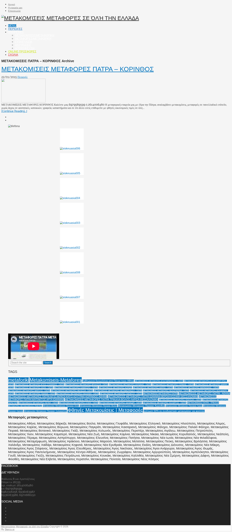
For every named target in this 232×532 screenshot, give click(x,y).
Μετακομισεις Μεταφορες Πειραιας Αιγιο (61, 406)
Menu (12, 25)
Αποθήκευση (24, 48)
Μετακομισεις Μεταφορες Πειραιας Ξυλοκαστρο (45, 411)
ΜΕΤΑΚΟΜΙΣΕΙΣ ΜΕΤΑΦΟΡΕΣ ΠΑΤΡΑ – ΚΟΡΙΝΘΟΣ (77, 69)
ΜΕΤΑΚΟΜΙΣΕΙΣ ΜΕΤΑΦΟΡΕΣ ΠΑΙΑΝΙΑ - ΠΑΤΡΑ (35, 394)
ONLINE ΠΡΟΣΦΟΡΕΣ (22, 51)
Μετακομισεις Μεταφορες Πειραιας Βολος (98, 406)
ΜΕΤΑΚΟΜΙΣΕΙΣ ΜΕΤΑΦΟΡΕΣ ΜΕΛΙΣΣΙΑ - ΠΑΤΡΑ (72, 391)
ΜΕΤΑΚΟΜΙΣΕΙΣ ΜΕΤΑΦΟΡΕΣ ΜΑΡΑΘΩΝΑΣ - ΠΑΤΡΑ (196, 387)
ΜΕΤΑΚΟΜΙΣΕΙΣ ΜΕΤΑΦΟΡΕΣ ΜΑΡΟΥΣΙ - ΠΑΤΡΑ (29, 391)
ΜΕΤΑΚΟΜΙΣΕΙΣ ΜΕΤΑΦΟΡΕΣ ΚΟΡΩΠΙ (115, 387)
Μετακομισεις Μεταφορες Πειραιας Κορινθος (141, 405)
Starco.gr (10, 529)
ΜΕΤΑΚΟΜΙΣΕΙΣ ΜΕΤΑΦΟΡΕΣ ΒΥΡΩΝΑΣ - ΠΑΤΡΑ (130, 384)
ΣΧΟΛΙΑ (13, 54)
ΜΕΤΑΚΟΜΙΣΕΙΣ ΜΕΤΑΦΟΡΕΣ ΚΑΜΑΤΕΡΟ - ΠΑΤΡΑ (76, 387)
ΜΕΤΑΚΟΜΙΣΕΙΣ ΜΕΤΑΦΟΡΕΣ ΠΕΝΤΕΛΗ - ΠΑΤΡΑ (180, 400)
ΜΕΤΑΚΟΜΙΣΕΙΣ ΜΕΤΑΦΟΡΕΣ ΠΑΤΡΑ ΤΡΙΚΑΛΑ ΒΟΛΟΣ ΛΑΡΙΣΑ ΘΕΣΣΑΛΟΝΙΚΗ (111, 399)
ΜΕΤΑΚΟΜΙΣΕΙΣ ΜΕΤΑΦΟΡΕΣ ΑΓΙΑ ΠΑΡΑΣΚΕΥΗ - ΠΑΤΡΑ (159, 381)
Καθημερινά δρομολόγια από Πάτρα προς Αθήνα (108, 381)
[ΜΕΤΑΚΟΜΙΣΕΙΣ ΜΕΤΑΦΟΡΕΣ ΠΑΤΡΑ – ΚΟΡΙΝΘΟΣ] (116, 91)
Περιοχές (15, 29)
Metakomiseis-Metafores (56, 380)
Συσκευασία (23, 41)
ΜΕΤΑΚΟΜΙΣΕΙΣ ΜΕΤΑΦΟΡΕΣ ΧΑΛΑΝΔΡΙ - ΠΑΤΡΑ (120, 403)
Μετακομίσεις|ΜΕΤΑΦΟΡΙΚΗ (34, 35)
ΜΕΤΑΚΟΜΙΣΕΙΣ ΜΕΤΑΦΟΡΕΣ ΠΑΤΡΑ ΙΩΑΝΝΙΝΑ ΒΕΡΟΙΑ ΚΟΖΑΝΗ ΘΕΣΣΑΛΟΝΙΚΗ (153, 396)
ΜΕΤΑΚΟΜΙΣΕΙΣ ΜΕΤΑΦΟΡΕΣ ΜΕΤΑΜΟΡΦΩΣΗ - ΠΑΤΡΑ (118, 391)
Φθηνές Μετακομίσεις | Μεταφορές (105, 410)
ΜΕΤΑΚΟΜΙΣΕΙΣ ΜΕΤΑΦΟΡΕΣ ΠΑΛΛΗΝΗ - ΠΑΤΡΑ (77, 394)
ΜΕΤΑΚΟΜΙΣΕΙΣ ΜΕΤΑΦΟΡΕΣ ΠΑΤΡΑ (160, 393)
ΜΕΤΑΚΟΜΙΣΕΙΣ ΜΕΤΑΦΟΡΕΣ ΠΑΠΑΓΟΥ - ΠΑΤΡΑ (121, 394)
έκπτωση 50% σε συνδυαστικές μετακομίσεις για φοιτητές (174, 411)
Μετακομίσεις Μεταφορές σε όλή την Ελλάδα (25, 526)
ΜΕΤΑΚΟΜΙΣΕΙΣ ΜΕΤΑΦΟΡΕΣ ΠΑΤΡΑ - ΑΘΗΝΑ (204, 393)
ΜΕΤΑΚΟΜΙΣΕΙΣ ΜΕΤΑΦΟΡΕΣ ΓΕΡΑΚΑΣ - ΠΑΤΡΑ (173, 384)
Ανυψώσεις (23, 45)
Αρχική (11, 4)
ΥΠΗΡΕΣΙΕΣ (16, 32)
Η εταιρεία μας (15, 7)
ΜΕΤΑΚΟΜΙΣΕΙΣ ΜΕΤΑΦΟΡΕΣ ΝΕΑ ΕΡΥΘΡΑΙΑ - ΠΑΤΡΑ (166, 391)
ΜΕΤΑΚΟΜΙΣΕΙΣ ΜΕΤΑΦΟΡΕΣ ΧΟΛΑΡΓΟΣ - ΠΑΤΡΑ (164, 403)
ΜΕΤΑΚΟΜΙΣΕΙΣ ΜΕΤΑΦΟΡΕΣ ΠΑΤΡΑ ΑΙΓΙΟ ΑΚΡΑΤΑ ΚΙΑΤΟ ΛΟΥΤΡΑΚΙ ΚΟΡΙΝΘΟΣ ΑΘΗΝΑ (57, 396)
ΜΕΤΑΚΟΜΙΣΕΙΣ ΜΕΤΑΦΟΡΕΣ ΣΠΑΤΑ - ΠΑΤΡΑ (79, 403)
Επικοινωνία (14, 11)
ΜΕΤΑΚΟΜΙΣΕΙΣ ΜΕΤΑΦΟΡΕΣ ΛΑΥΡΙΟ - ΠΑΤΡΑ (153, 387)
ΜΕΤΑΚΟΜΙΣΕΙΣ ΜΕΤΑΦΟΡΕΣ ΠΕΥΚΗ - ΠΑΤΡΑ (38, 403)
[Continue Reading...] (14, 111)
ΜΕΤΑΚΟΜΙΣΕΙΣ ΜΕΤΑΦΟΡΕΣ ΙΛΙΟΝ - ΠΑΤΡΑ (34, 387)
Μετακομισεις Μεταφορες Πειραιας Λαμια (183, 406)
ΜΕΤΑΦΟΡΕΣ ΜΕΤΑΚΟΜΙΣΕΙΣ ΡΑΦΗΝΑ (25, 406)
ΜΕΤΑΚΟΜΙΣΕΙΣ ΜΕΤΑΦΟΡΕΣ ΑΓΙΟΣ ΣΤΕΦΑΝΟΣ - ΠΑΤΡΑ (40, 384)
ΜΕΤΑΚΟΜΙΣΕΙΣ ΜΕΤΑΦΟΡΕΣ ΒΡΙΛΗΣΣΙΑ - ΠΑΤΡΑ (86, 384)
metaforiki (18, 380)
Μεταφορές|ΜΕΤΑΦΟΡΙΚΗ (33, 38)
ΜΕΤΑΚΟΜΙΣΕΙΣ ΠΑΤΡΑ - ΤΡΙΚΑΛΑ (203, 403)
